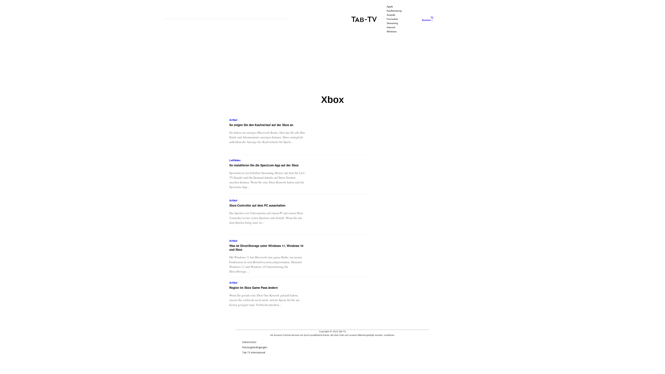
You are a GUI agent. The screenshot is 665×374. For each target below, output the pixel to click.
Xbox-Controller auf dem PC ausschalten (257, 205)
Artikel (233, 120)
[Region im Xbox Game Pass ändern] (342, 297)
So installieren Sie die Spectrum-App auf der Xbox (264, 165)
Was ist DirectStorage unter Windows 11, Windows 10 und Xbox (266, 248)
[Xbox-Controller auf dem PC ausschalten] (342, 215)
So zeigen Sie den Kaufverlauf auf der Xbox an (261, 125)
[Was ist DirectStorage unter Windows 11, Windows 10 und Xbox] (342, 255)
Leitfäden (235, 160)
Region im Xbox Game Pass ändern (253, 288)
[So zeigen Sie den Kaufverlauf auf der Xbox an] (342, 134)
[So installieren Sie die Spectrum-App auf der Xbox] (342, 175)
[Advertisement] (332, 64)
